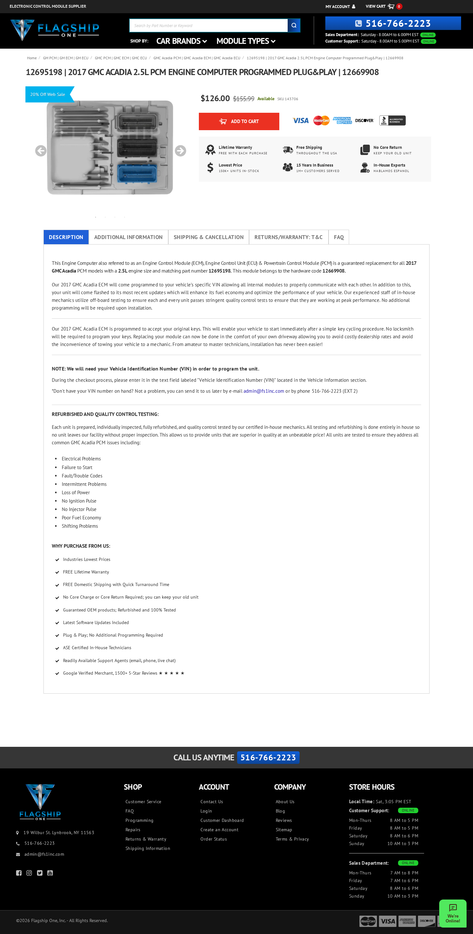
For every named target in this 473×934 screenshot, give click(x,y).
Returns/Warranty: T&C (289, 237)
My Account (338, 6)
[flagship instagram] (29, 874)
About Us (285, 801)
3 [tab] (115, 217)
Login (206, 811)
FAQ (339, 237)
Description (66, 237)
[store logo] (55, 30)
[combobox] (215, 25)
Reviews (284, 820)
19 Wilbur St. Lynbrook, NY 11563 (58, 832)
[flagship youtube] (50, 874)
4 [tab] (124, 217)
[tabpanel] (110, 147)
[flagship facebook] (19, 874)
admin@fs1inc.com (264, 391)
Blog (280, 811)
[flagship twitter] (40, 874)
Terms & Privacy (292, 839)
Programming (139, 820)
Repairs (133, 830)
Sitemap (284, 830)
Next (178, 147)
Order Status (213, 839)
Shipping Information (147, 848)
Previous (38, 147)
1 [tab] (95, 217)
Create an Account (219, 830)
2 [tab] (105, 217)
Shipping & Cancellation (209, 237)
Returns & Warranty (145, 839)
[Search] (294, 25)
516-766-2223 (398, 23)
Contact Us (211, 801)
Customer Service (143, 801)
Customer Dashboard (222, 820)
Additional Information (128, 237)
